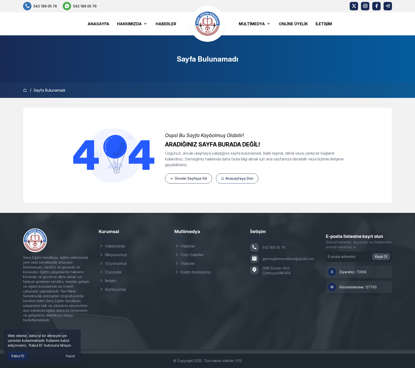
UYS (238, 361)
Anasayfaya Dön (239, 178)
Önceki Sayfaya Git (190, 178)
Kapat (70, 356)
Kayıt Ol (381, 256)
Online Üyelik (293, 23)
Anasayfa (98, 23)
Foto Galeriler (192, 254)
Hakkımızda (114, 246)
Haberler (166, 23)
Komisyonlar (115, 289)
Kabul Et (18, 356)
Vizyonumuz (115, 263)
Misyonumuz (115, 254)
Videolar (187, 263)
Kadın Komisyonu (195, 272)
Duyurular (113, 272)
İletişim (324, 23)
